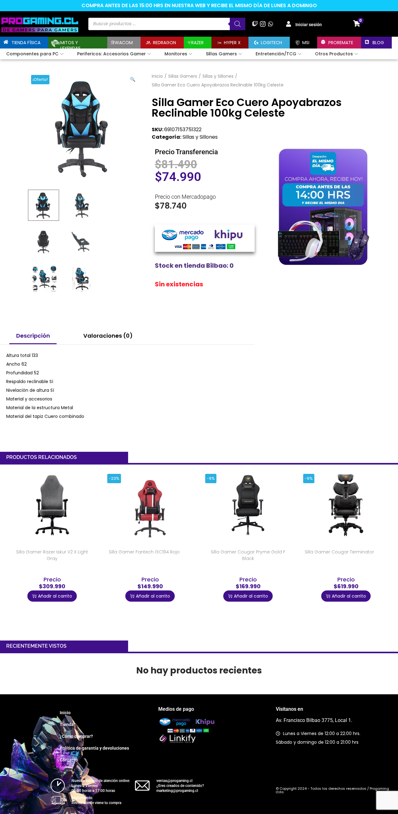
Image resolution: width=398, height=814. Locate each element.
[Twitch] (255, 24)
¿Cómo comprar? (76, 736)
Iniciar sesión (308, 24)
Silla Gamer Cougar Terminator (339, 552)
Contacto (69, 759)
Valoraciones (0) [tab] (108, 336)
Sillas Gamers (182, 76)
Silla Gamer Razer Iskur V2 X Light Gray (52, 555)
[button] (133, 78)
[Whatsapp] (270, 24)
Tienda (67, 724)
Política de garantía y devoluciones (94, 748)
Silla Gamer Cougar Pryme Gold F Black (248, 555)
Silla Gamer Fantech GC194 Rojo (144, 552)
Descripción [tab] (33, 336)
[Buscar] (237, 24)
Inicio (157, 76)
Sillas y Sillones (218, 76)
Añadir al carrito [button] (55, 596)
